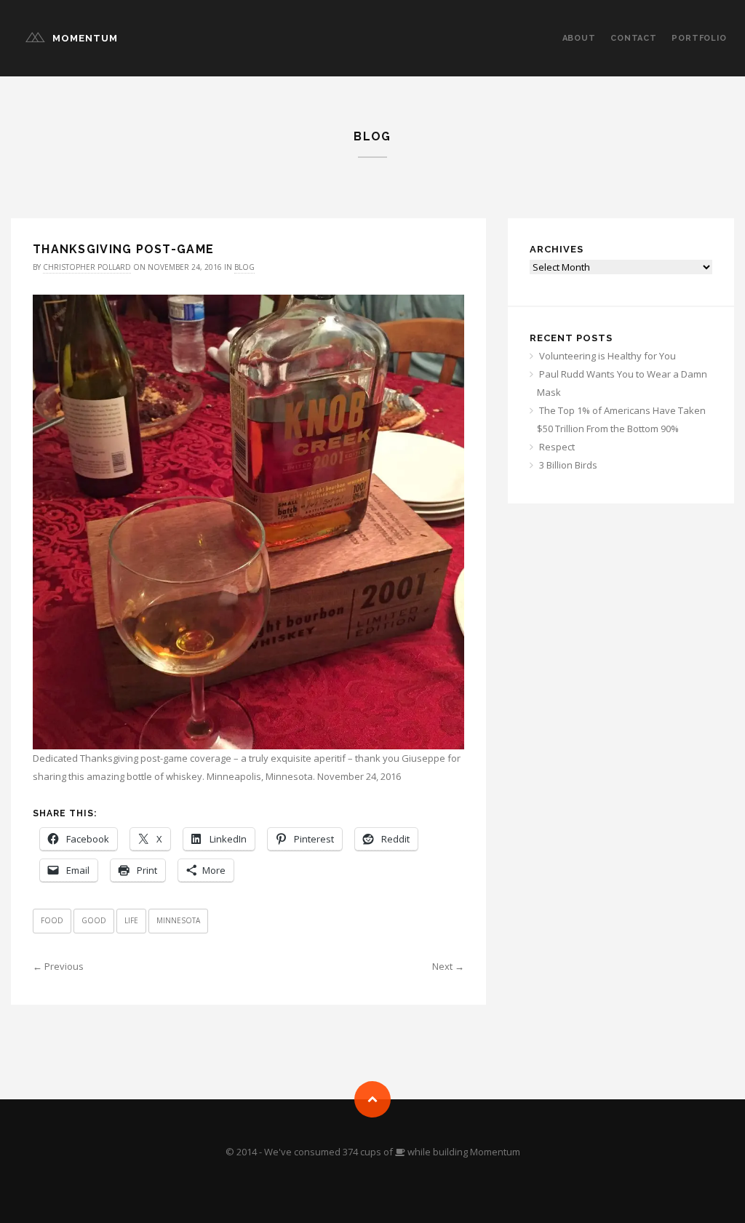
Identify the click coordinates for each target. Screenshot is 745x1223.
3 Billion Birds (568, 464)
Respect (557, 446)
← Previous (58, 966)
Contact (633, 38)
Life (131, 920)
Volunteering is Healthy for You (607, 355)
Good (93, 920)
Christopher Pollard (87, 267)
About (579, 38)
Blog (244, 267)
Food (52, 920)
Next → (448, 966)
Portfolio (699, 38)
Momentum (85, 38)
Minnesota (178, 920)
